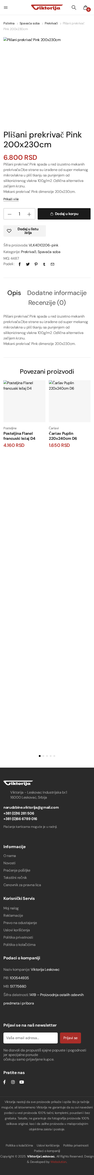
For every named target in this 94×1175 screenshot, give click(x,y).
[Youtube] (21, 1082)
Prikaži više (11, 199)
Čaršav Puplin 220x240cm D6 (63, 436)
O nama (9, 855)
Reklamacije (13, 915)
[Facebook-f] (4, 1082)
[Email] (52, 263)
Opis (14, 293)
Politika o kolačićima (19, 944)
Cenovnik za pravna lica (22, 885)
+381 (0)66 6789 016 (20, 818)
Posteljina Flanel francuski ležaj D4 (19, 436)
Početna (9, 23)
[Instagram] (13, 1082)
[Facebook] (19, 263)
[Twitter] (28, 263)
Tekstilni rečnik (15, 877)
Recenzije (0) (47, 303)
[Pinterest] (36, 263)
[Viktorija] (47, 7)
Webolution (58, 1162)
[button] (6, 7)
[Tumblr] (44, 263)
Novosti (9, 863)
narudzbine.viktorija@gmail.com (31, 807)
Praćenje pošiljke (16, 870)
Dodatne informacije (57, 293)
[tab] (14, 293)
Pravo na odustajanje (20, 922)
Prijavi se (70, 1037)
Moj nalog (11, 908)
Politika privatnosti (18, 937)
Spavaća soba (30, 23)
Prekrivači (51, 23)
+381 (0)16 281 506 (18, 813)
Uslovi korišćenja (16, 930)
